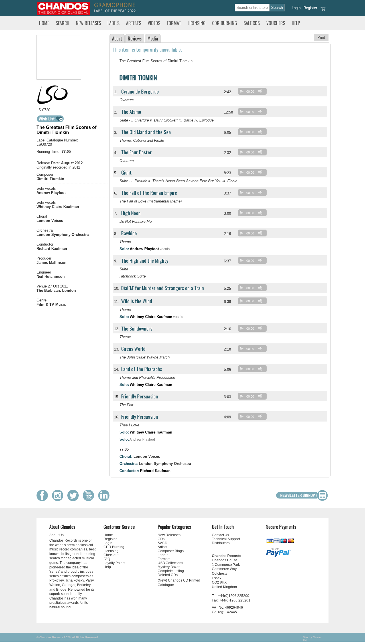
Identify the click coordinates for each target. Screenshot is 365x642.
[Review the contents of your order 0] (323, 11)
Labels (113, 23)
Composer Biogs (171, 551)
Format (174, 23)
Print (321, 37)
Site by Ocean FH (312, 639)
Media (152, 38)
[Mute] (260, 91)
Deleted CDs (168, 575)
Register (310, 8)
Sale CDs (252, 23)
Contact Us (220, 535)
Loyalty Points (114, 563)
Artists (133, 23)
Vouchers (275, 23)
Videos (154, 23)
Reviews (135, 38)
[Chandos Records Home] (63, 13)
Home (44, 23)
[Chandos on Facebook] (43, 500)
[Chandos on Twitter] (74, 500)
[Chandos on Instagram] (59, 500)
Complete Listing (171, 571)
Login (296, 8)
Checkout (111, 555)
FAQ (107, 559)
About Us (56, 535)
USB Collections (170, 563)
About (117, 38)
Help (296, 23)
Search (62, 23)
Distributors (221, 543)
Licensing (197, 23)
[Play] (242, 91)
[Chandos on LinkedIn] (105, 500)
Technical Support (226, 539)
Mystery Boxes (169, 567)
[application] (253, 92)
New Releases (88, 23)
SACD (162, 543)
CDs (161, 539)
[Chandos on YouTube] (90, 500)
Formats (164, 559)
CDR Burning (224, 23)
